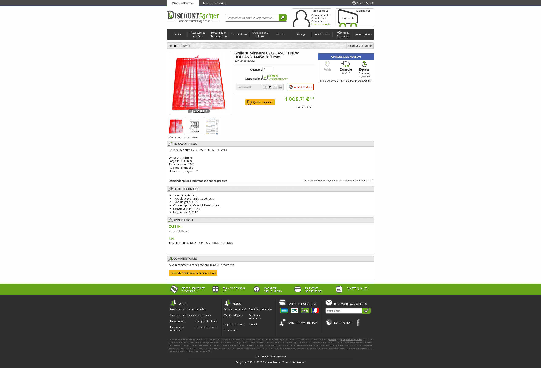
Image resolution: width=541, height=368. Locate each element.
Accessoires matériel (198, 34)
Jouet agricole (363, 34)
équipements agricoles (351, 339)
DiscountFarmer (183, 3)
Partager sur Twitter (270, 87)
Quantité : (256, 69)
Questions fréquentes (254, 317)
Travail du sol (239, 34)
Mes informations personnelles (187, 309)
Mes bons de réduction (177, 328)
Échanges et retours (205, 321)
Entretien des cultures (260, 34)
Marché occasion (214, 3)
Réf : (237, 61)
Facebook (358, 322)
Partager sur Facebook (265, 87)
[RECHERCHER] (282, 17)
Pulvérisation (322, 34)
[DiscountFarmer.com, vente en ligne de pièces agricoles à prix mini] (193, 16)
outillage (259, 345)
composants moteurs (203, 348)
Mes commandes (320, 15)
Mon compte (301, 18)
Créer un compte (321, 24)
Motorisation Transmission (219, 34)
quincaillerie (245, 345)
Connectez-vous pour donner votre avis (193, 272)
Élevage (301, 34)
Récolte (280, 34)
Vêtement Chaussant (343, 34)
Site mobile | (270, 356)
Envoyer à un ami (275, 87)
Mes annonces (319, 21)
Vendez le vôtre (303, 86)
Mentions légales (233, 315)
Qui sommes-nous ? (235, 309)
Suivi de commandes (182, 315)
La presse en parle (234, 324)
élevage (332, 339)
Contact (252, 324)
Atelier (177, 34)
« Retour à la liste (358, 46)
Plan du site (230, 329)
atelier (233, 345)
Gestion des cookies (205, 327)
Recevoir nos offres (350, 304)
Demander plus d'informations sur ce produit (198, 181)
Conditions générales (260, 309)
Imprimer (280, 87)
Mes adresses (318, 18)
